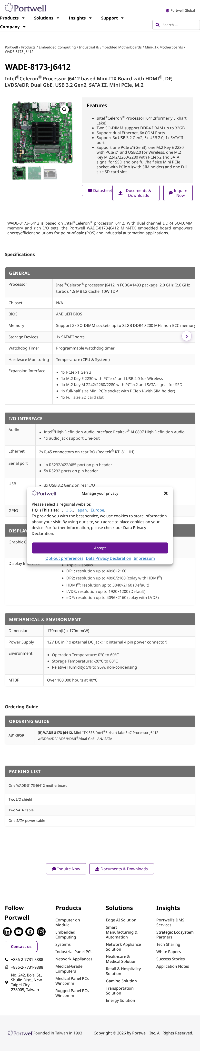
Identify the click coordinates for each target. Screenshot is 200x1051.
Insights (77, 18)
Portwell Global (182, 10)
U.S (69, 510)
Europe (97, 510)
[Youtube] (18, 931)
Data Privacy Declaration (108, 558)
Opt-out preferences (64, 558)
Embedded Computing (57, 47)
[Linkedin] (7, 931)
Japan (82, 510)
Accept (100, 548)
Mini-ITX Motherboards (164, 47)
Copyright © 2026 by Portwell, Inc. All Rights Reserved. (143, 1033)
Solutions (43, 18)
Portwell (11, 47)
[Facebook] (29, 931)
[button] (165, 493)
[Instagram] (41, 931)
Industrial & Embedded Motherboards (110, 47)
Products (28, 47)
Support (109, 18)
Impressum (144, 558)
